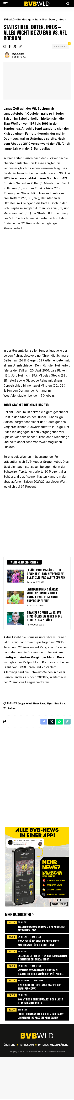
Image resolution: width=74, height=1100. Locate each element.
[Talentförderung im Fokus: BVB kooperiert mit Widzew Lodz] (37, 926)
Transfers (35, 936)
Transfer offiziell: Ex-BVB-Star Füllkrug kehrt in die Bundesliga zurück (44, 616)
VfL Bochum (9, 708)
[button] (6, 3)
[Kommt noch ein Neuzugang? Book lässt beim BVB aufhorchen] (37, 998)
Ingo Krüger (18, 53)
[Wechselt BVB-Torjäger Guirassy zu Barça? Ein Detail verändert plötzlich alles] (37, 969)
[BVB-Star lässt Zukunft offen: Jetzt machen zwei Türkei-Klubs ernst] (37, 940)
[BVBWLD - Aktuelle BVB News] (37, 3)
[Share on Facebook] (9, 46)
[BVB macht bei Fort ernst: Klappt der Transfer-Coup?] (37, 984)
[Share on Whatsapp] (59, 722)
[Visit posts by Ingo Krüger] (7, 55)
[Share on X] (14, 46)
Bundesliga (24, 19)
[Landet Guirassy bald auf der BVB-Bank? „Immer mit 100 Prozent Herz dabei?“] (37, 1013)
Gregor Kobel (25, 703)
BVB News (23, 922)
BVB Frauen (24, 980)
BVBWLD (8, 19)
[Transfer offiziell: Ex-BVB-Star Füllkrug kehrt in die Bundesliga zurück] (15, 618)
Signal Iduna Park (56, 703)
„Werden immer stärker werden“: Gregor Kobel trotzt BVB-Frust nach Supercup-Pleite (42, 595)
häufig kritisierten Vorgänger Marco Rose (34, 657)
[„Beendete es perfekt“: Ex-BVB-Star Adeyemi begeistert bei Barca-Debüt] (37, 955)
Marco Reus (39, 703)
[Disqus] (37, 775)
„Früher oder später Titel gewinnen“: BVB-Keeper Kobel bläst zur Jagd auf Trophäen (46, 574)
